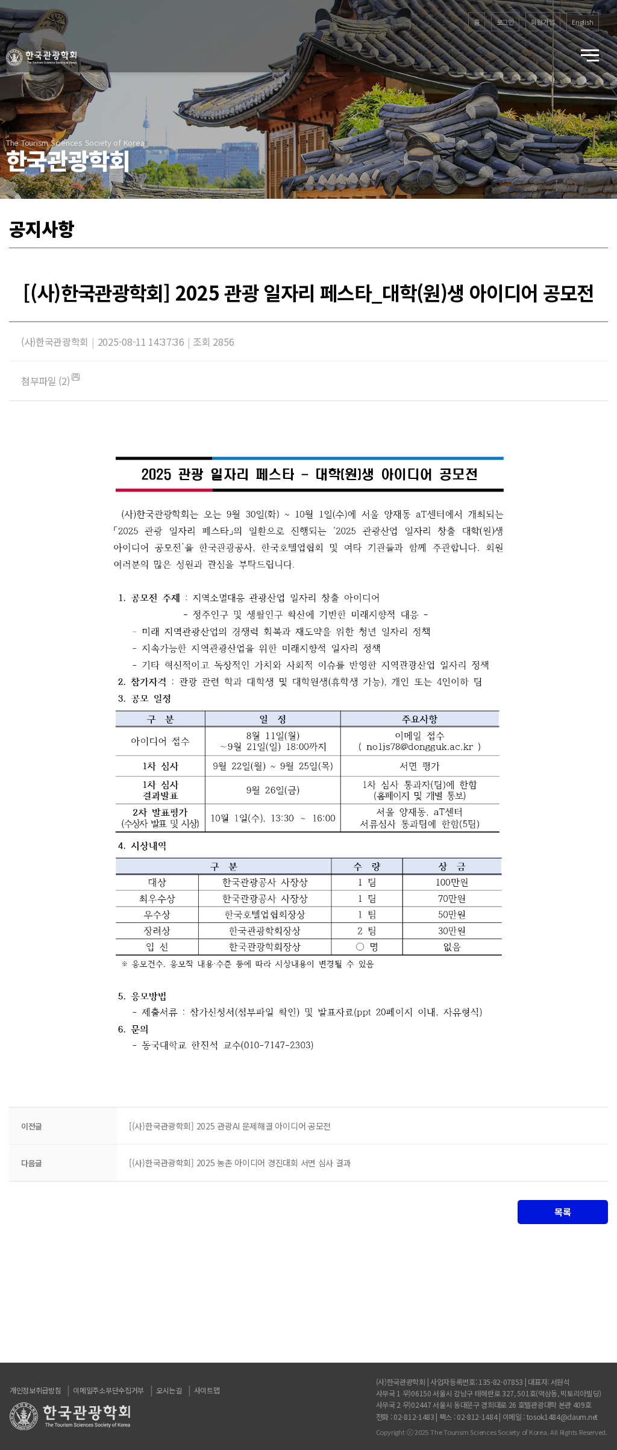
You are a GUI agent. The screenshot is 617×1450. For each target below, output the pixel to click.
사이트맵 (207, 1390)
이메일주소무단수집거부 (108, 1390)
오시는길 (169, 1390)
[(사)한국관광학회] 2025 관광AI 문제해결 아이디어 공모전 (230, 1126)
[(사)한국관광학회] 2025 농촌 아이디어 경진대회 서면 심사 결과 (240, 1163)
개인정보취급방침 (35, 1390)
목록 (562, 1211)
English (583, 22)
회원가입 (543, 22)
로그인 (505, 22)
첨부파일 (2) (46, 380)
